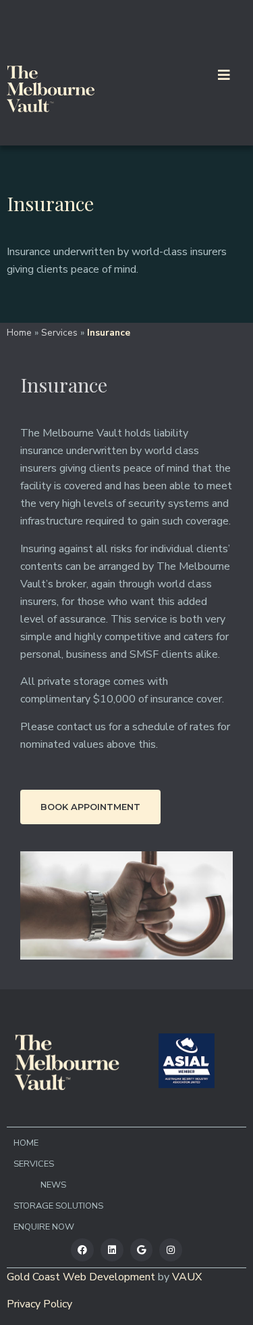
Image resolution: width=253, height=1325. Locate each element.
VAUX (187, 1277)
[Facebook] (82, 1249)
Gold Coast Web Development (81, 1277)
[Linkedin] (112, 1249)
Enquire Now (43, 1227)
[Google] (141, 1249)
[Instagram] (170, 1249)
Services (59, 332)
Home (19, 332)
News (53, 1185)
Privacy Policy (39, 1304)
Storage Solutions (58, 1206)
